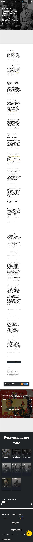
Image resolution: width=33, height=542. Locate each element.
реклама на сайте (14, 523)
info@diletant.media (21, 518)
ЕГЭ (2, 478)
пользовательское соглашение (15, 522)
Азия (4, 399)
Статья (3, 8)
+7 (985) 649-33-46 (10, 539)
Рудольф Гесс (15, 52)
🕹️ (27, 1)
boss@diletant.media (7, 539)
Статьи (3, 399)
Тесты (13, 478)
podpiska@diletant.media (21, 516)
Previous (1, 406)
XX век (6, 399)
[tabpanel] (14, 407)
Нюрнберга (15, 147)
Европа (4, 478)
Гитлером (17, 72)
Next (31, 406)
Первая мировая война (13, 111)
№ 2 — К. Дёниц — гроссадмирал (14, 156)
